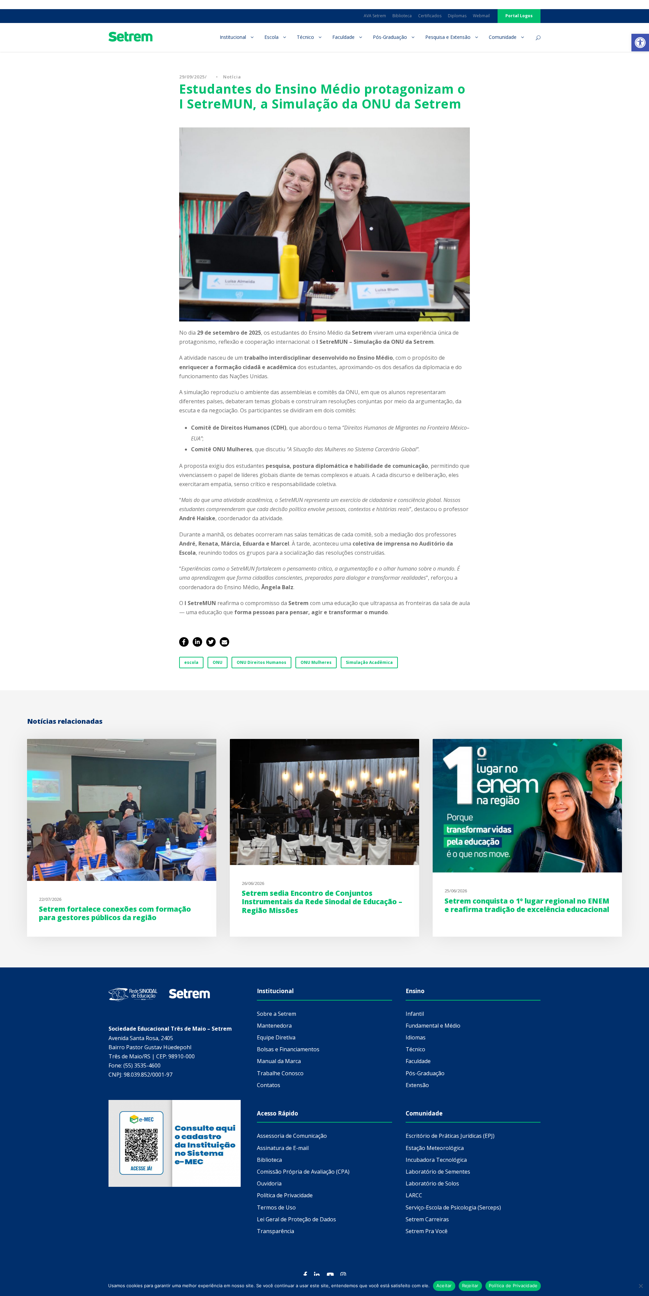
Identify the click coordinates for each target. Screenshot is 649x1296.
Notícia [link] (232, 77)
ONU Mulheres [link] (316, 662)
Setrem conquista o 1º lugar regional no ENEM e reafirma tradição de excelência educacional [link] (526, 905)
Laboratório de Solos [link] (432, 1183)
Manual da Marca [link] (279, 1061)
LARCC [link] (414, 1195)
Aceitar (444, 1285)
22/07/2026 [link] (50, 899)
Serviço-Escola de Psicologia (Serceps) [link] (453, 1207)
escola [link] (191, 662)
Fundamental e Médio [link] (433, 1025)
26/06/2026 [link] (253, 883)
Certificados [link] (429, 16)
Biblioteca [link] (402, 16)
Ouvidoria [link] (269, 1183)
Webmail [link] (481, 16)
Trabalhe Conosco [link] (280, 1073)
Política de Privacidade (513, 1285)
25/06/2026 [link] (455, 891)
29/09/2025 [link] (192, 77)
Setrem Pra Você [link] (427, 1231)
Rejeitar (470, 1285)
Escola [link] (271, 37)
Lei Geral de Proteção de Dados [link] (296, 1219)
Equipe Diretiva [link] (276, 1037)
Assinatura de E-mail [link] (283, 1148)
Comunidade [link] (502, 37)
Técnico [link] (305, 37)
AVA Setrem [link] (375, 16)
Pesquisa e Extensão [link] (448, 37)
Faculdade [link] (343, 37)
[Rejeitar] (640, 1285)
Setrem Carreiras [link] (427, 1219)
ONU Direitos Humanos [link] (261, 662)
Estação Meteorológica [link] (435, 1148)
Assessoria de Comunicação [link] (292, 1135)
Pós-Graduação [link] (390, 37)
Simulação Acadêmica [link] (369, 662)
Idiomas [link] (416, 1037)
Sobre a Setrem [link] (276, 1013)
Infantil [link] (415, 1013)
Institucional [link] (233, 37)
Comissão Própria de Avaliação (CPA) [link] (303, 1171)
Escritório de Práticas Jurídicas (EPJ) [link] (450, 1135)
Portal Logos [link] (519, 16)
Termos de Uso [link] (276, 1207)
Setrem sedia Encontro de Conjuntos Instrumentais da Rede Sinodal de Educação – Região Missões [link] (322, 901)
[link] (640, 42)
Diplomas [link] (457, 16)
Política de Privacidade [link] (285, 1195)
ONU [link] (217, 662)
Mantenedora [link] (274, 1025)
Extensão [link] (417, 1085)
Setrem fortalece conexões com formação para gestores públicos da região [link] (115, 913)
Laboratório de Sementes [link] (438, 1171)
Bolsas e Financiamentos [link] (288, 1049)
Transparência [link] (275, 1231)
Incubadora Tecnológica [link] (436, 1159)
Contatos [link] (268, 1085)
